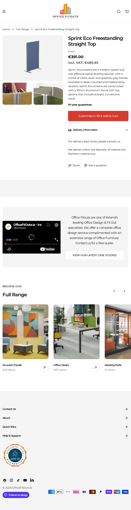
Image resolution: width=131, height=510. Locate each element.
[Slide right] (124, 291)
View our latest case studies (94, 255)
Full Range (22, 29)
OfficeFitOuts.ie (22, 487)
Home (6, 29)
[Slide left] (114, 291)
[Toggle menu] (4, 11)
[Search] (118, 11)
